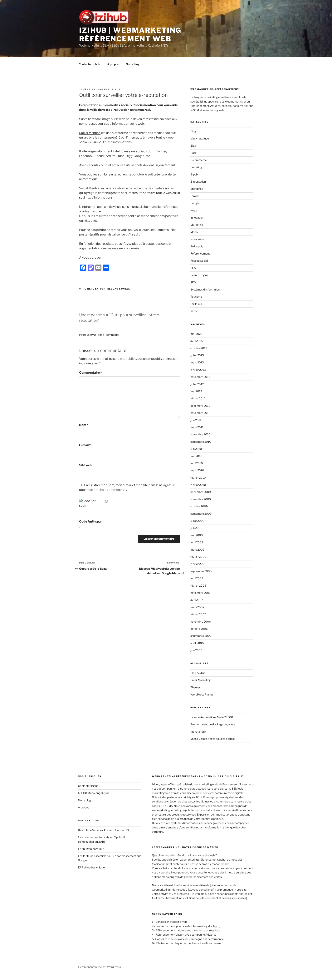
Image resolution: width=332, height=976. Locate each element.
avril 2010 (196, 463)
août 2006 (197, 643)
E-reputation (95, 288)
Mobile (194, 232)
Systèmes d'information (205, 289)
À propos (113, 64)
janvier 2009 (198, 563)
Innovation (196, 217)
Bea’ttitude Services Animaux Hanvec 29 (103, 830)
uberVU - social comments (102, 334)
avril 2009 (196, 542)
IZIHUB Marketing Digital (93, 793)
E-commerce (198, 160)
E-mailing (196, 167)
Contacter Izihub (89, 64)
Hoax (193, 210)
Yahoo (194, 311)
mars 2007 (197, 607)
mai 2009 (196, 535)
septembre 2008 (201, 571)
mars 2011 (196, 427)
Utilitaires (196, 304)
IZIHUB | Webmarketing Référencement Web (130, 34)
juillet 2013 (197, 355)
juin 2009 (196, 527)
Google (194, 203)
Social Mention (89, 133)
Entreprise (196, 188)
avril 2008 (196, 578)
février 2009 (198, 556)
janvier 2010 (198, 484)
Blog (193, 145)
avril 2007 (196, 599)
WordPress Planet (201, 694)
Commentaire (90, 372)
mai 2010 (196, 456)
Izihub (116, 89)
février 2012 (197, 398)
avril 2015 (196, 340)
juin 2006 (196, 650)
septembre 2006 (201, 635)
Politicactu (196, 246)
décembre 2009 (200, 491)
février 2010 (198, 477)
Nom (83, 425)
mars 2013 (197, 362)
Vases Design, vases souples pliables (212, 738)
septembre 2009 (201, 513)
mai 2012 (196, 391)
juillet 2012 (197, 384)
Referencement (200, 253)
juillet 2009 (197, 520)
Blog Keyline (197, 673)
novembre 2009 (200, 499)
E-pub (194, 174)
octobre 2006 (199, 628)
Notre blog (132, 64)
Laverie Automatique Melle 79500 (211, 717)
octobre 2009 (199, 506)
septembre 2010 (200, 441)
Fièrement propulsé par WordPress (99, 966)
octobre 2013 (198, 348)
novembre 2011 (200, 412)
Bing (193, 131)
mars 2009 (197, 549)
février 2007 (198, 614)
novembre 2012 (200, 376)
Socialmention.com (148, 105)
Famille (194, 196)
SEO (193, 282)
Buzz (193, 152)
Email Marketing (200, 680)
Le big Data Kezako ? (91, 848)
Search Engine (199, 275)
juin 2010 (196, 448)
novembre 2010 (200, 434)
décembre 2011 (200, 405)
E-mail (85, 445)
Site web (85, 465)
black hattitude (199, 138)
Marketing (196, 224)
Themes (195, 687)
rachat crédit (198, 731)
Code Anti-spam (91, 521)
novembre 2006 (200, 621)
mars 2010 (197, 470)
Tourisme (196, 296)
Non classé (197, 239)
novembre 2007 (200, 592)
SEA (193, 268)
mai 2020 (196, 333)
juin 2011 (195, 420)
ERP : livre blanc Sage (91, 867)
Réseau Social (118, 288)
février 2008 (198, 585)
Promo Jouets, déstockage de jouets (212, 724)
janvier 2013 (198, 369)
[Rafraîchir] (107, 501)
